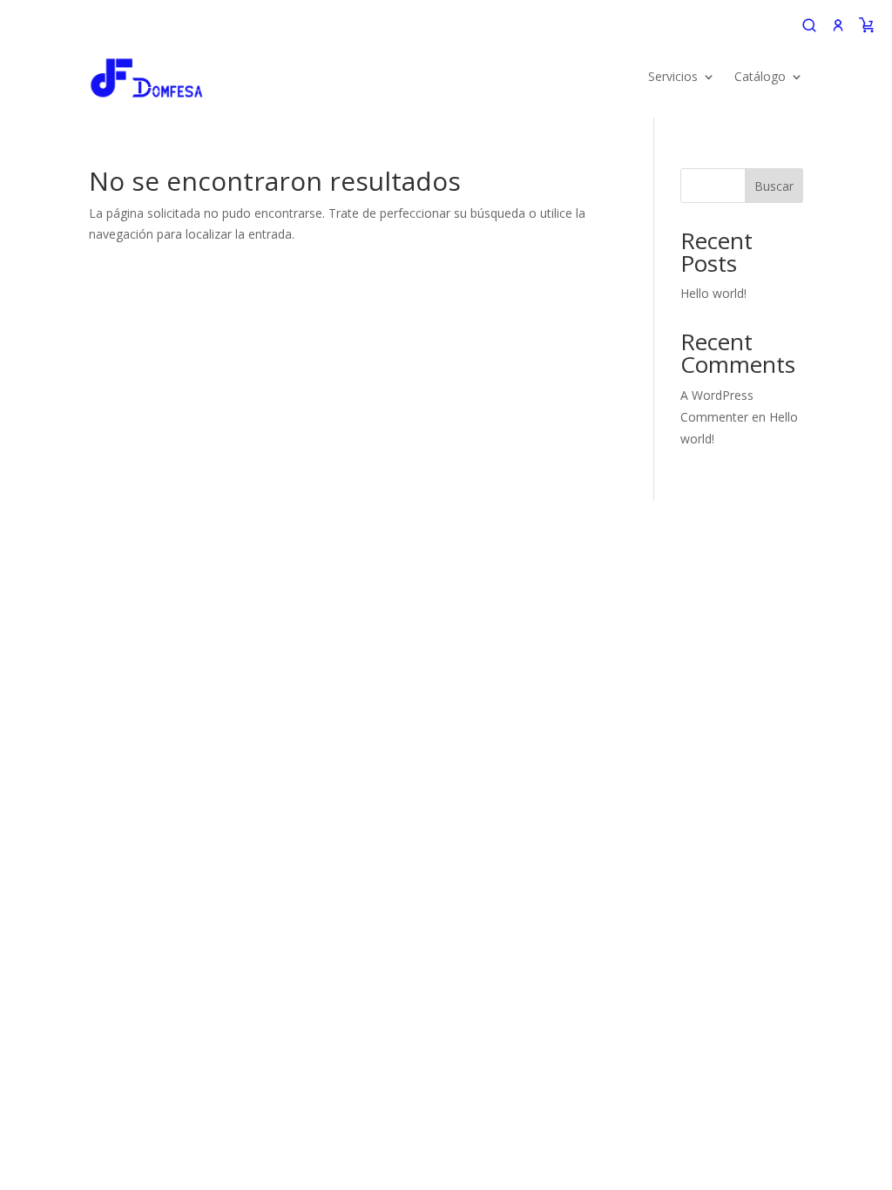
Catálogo (760, 76)
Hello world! (713, 293)
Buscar (774, 186)
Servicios (673, 76)
